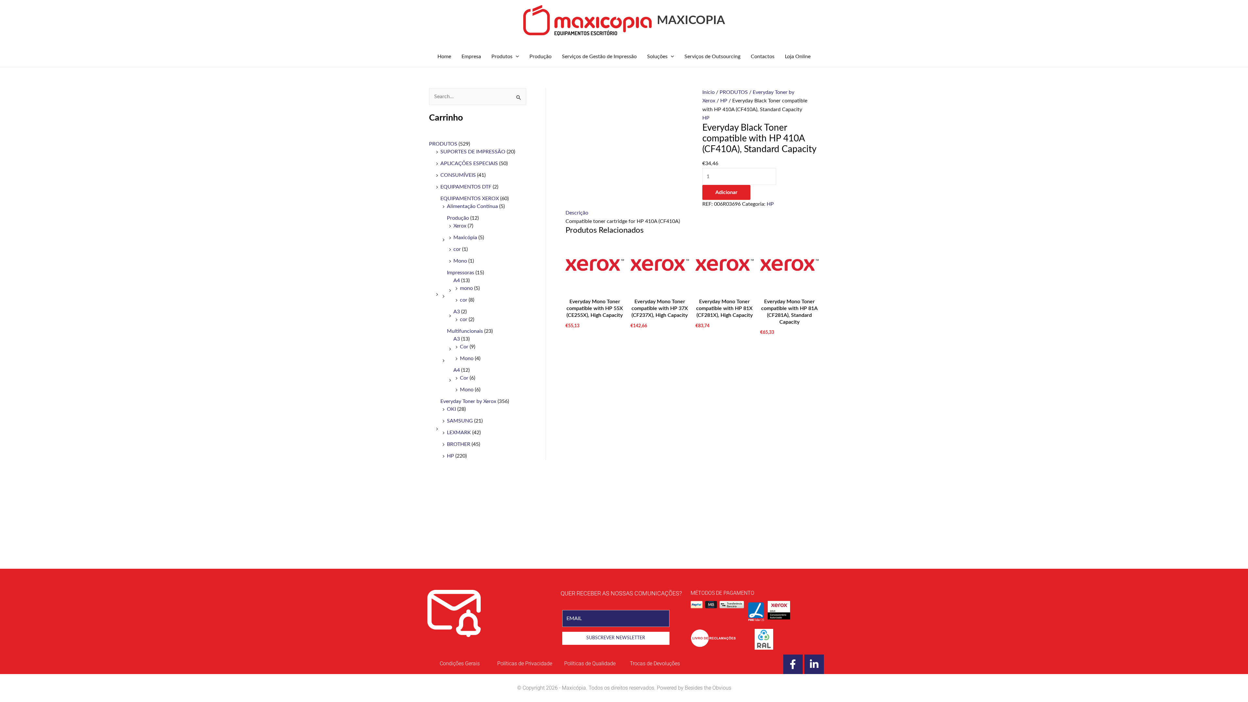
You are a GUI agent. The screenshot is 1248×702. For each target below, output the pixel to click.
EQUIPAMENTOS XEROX (469, 198)
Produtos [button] (502, 56)
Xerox (459, 225)
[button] (516, 56)
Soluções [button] (657, 56)
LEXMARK (459, 432)
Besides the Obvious (708, 688)
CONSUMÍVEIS (458, 175)
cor (457, 249)
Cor (464, 346)
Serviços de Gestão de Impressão (599, 56)
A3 (456, 311)
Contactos (762, 56)
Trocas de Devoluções (655, 663)
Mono (460, 261)
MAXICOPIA (691, 20)
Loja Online (798, 56)
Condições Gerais (460, 663)
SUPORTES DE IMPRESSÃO (472, 151)
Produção (540, 56)
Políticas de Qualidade (590, 663)
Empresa (471, 56)
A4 (456, 280)
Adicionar (726, 192)
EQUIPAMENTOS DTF (465, 186)
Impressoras (460, 272)
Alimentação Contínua (472, 206)
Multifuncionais (465, 331)
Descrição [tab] (577, 212)
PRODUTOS (443, 144)
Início (708, 92)
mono (466, 288)
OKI (451, 409)
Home (444, 56)
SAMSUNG (460, 420)
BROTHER (458, 444)
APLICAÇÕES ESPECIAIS (469, 163)
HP (450, 456)
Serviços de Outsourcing (712, 56)
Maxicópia (465, 237)
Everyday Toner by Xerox (468, 401)
